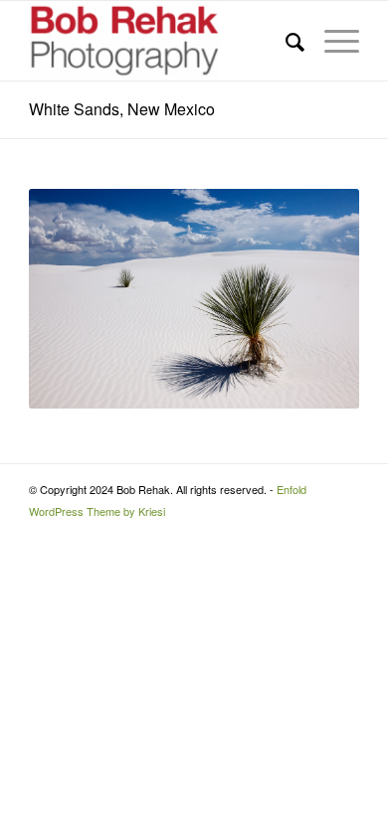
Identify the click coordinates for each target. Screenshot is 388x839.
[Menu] (331, 41)
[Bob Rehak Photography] (160, 41)
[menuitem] (285, 41)
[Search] (285, 41)
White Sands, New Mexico (122, 108)
